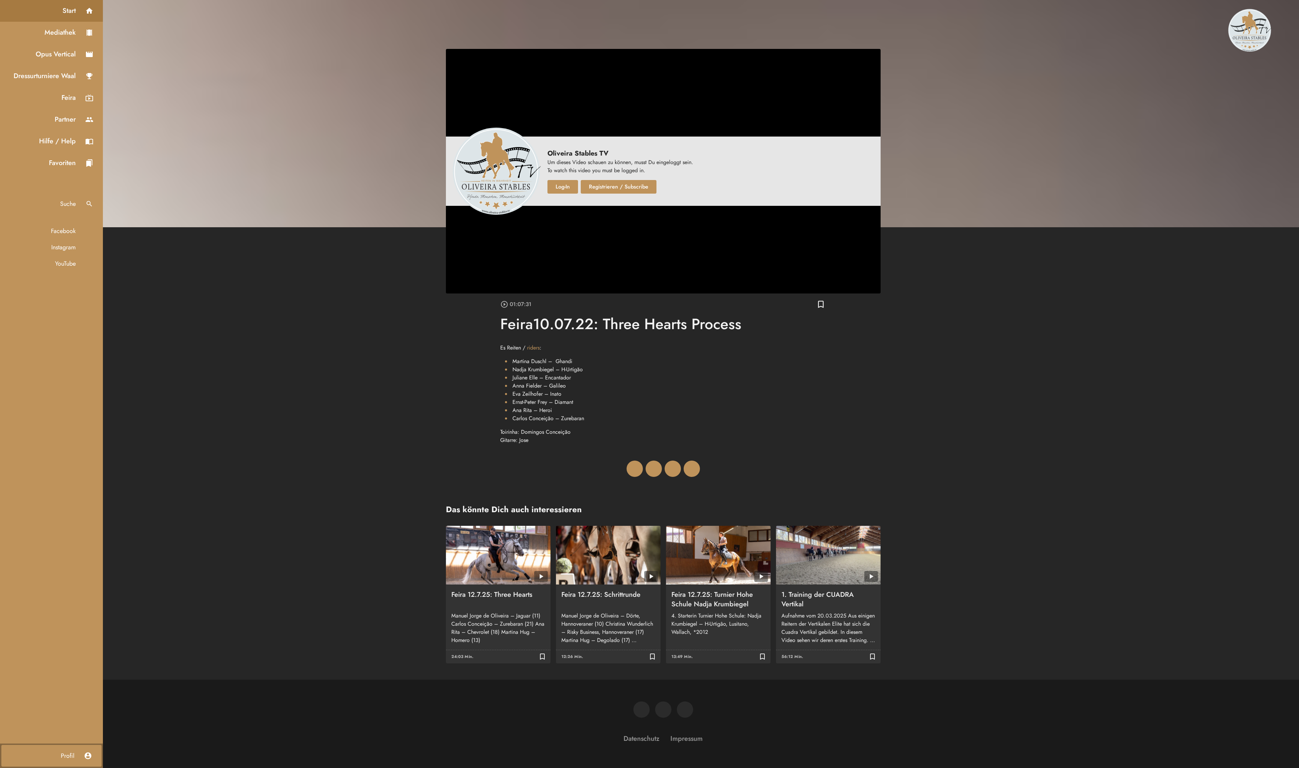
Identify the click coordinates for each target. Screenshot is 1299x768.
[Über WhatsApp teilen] (673, 469)
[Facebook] (641, 709)
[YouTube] (685, 709)
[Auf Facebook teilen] (635, 469)
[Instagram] (663, 709)
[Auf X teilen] (654, 469)
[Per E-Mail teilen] (692, 469)
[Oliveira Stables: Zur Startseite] (1249, 30)
